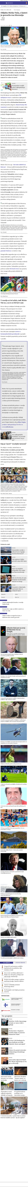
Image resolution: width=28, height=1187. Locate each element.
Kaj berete (6, 962)
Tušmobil (3, 597)
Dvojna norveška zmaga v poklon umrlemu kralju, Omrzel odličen (14, 980)
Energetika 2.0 (5, 6)
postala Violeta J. (6, 251)
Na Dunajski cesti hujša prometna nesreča (14, 990)
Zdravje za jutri (23, 6)
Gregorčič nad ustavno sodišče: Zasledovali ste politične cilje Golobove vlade (13, 968)
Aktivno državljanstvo (14, 6)
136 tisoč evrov (14, 269)
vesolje (16, 594)
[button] (1, 3)
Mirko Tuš (17, 597)
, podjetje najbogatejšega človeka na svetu (14, 424)
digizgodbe (3, 594)
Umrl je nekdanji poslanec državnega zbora (12, 985)
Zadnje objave (20, 962)
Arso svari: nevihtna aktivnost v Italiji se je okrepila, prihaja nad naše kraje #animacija (13, 974)
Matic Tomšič (5, 25)
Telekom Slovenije (23, 0)
